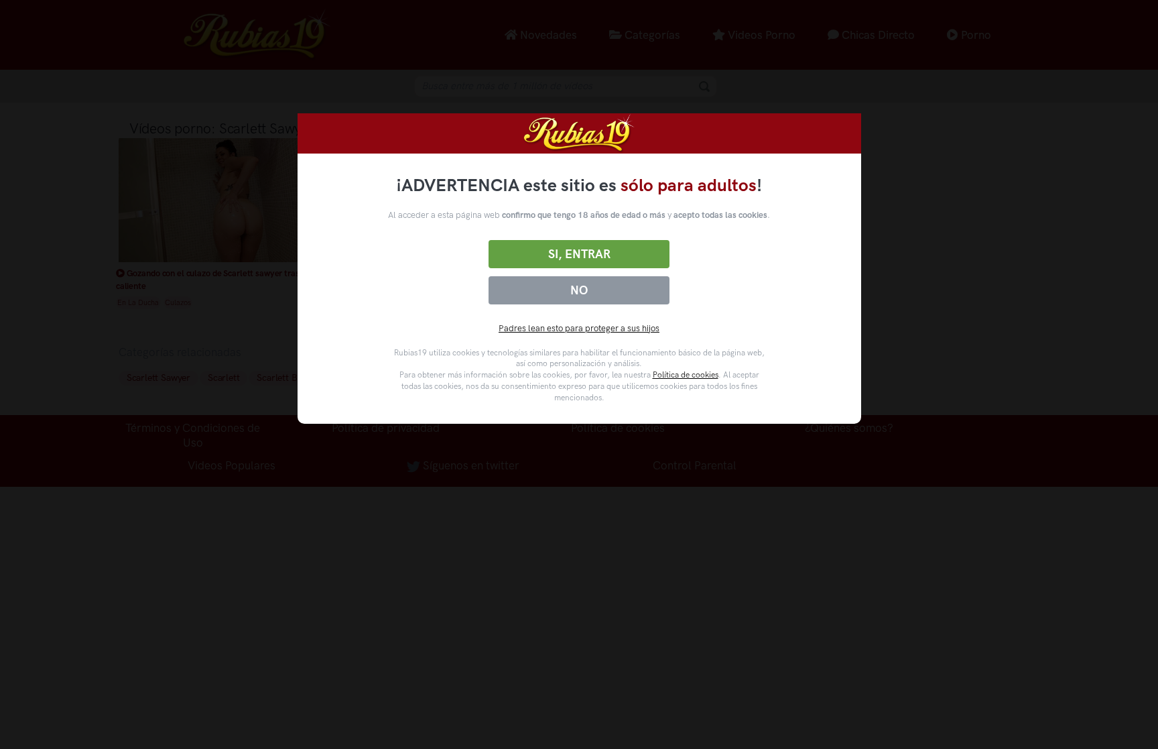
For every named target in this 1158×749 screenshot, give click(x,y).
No (579, 290)
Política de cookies (685, 375)
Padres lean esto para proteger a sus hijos (579, 328)
